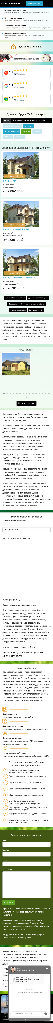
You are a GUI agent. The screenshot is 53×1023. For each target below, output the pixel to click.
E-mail (4, 860)
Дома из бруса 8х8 (15, 304)
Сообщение (7, 870)
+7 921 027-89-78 (10, 3)
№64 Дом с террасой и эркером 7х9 (19, 278)
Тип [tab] (8, 120)
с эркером (26, 131)
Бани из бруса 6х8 (35, 310)
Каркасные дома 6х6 (18, 310)
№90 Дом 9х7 (9, 181)
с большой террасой (11, 131)
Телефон (5, 850)
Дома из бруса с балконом (15, 298)
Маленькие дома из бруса (35, 304)
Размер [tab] (18, 120)
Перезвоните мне (34, 4)
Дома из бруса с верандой (37, 298)
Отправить (8, 903)
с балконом (28, 126)
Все (43, 120)
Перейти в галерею (26, 403)
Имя (4, 840)
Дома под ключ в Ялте (30, 46)
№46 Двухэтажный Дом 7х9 (16, 229)
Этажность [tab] (31, 120)
